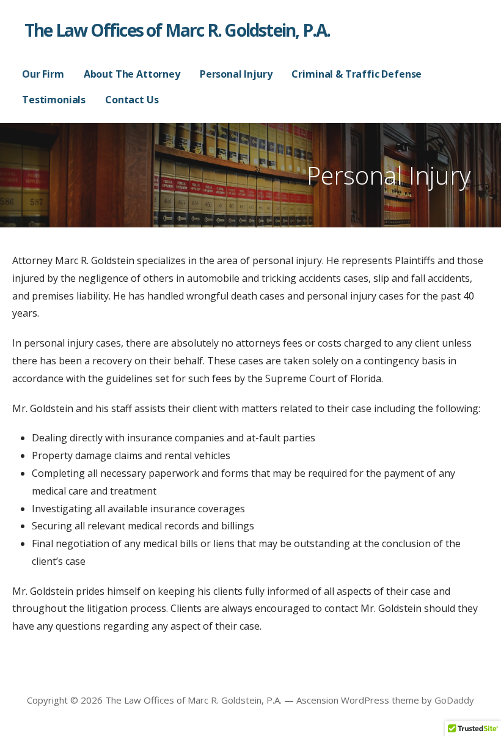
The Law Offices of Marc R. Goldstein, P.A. (177, 30)
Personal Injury (236, 74)
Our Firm (43, 74)
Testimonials (54, 99)
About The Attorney (132, 74)
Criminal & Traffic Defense (356, 74)
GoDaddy (454, 700)
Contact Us (131, 99)
